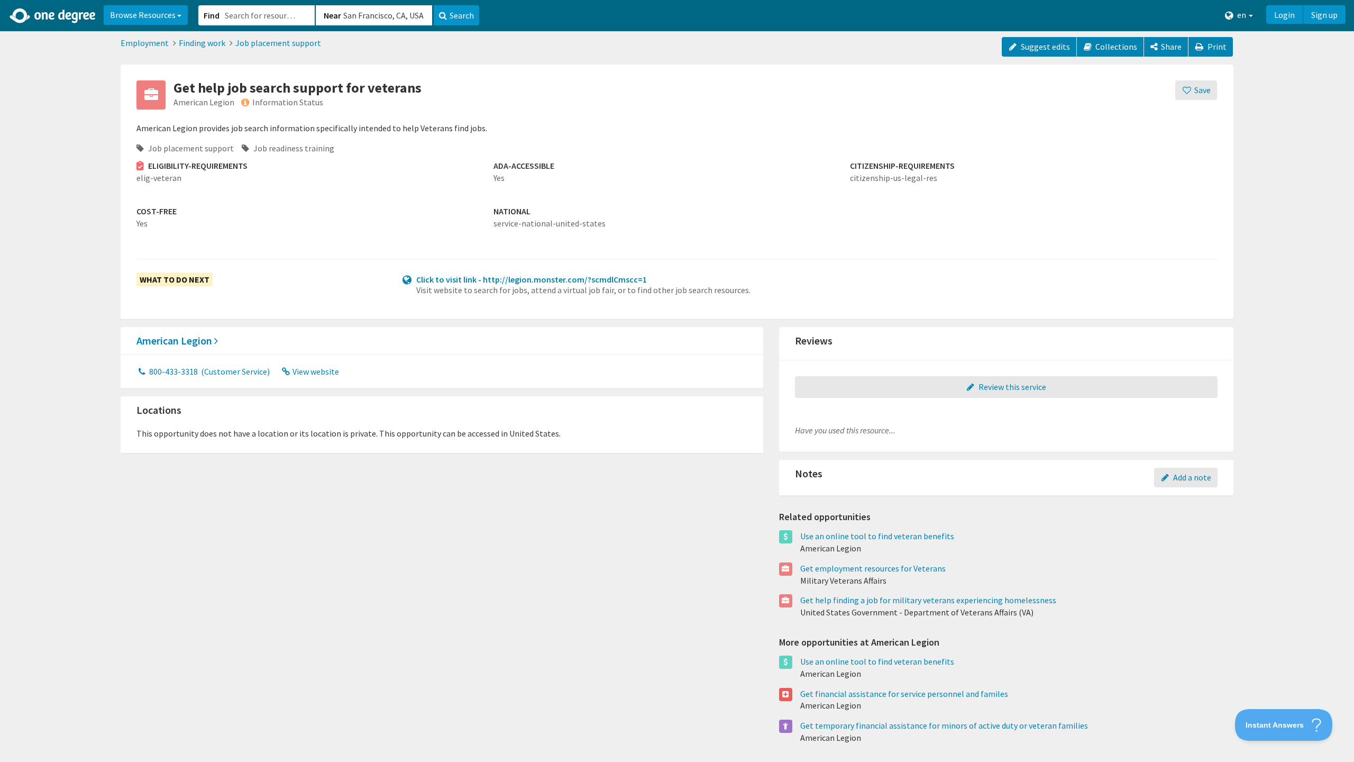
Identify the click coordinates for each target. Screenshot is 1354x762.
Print (1216, 46)
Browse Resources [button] (143, 15)
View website (315, 371)
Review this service (1011, 387)
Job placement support (278, 43)
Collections (1115, 46)
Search (462, 15)
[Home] (53, 16)
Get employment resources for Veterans (873, 568)
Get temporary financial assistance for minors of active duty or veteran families (944, 725)
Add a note (1191, 477)
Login (1284, 15)
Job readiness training (293, 148)
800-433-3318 (209, 371)
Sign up (1324, 15)
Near (332, 15)
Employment (145, 43)
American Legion (175, 340)
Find (211, 15)
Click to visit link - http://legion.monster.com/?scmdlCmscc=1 (531, 279)
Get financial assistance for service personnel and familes (904, 693)
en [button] (1242, 15)
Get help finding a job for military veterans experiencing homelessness (928, 600)
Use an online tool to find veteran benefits (877, 536)
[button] (677, 381)
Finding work (202, 43)
